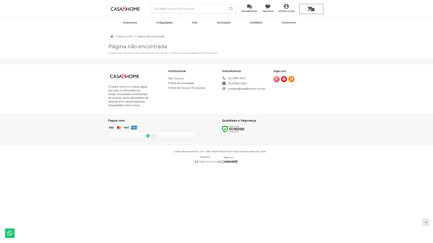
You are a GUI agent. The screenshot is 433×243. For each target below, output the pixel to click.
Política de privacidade (181, 83)
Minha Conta (286, 11)
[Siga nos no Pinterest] (284, 79)
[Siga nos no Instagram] (277, 79)
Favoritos (267, 11)
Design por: (228, 157)
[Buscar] (230, 9)
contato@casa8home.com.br (247, 88)
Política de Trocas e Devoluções (186, 87)
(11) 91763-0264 (237, 83)
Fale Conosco (176, 78)
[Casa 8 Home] (126, 8)
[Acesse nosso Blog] (292, 79)
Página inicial (124, 36)
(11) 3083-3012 (236, 78)
